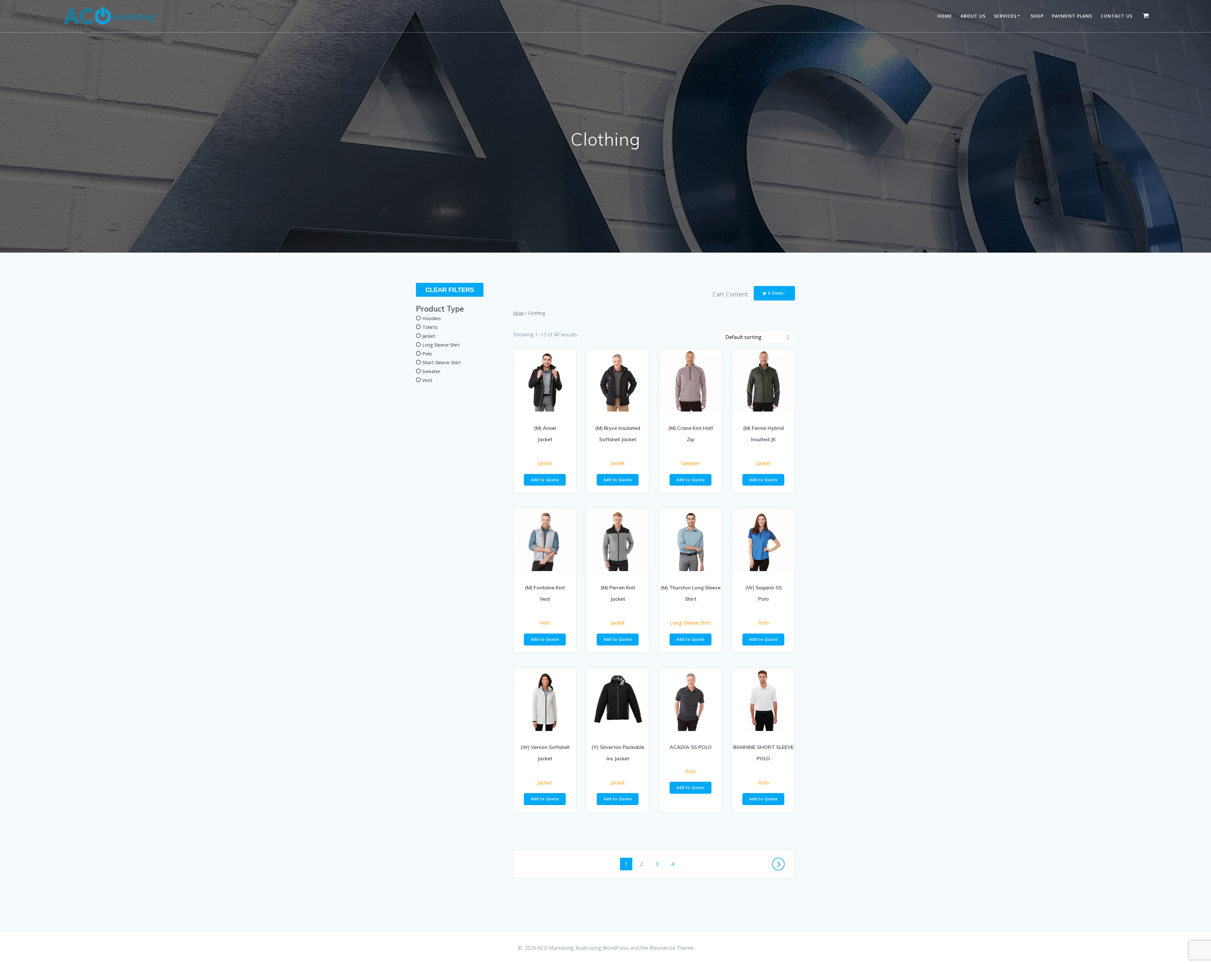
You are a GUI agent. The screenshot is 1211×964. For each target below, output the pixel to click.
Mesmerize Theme (671, 947)
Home (945, 16)
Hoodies (431, 318)
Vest (427, 380)
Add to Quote (545, 479)
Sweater (431, 371)
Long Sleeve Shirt (441, 345)
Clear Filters (449, 289)
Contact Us (1116, 16)
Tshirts (430, 327)
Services (1005, 16)
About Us (973, 16)
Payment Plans (1072, 16)
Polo (427, 353)
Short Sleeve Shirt (441, 362)
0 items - (777, 293)
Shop (1037, 16)
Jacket (428, 336)
